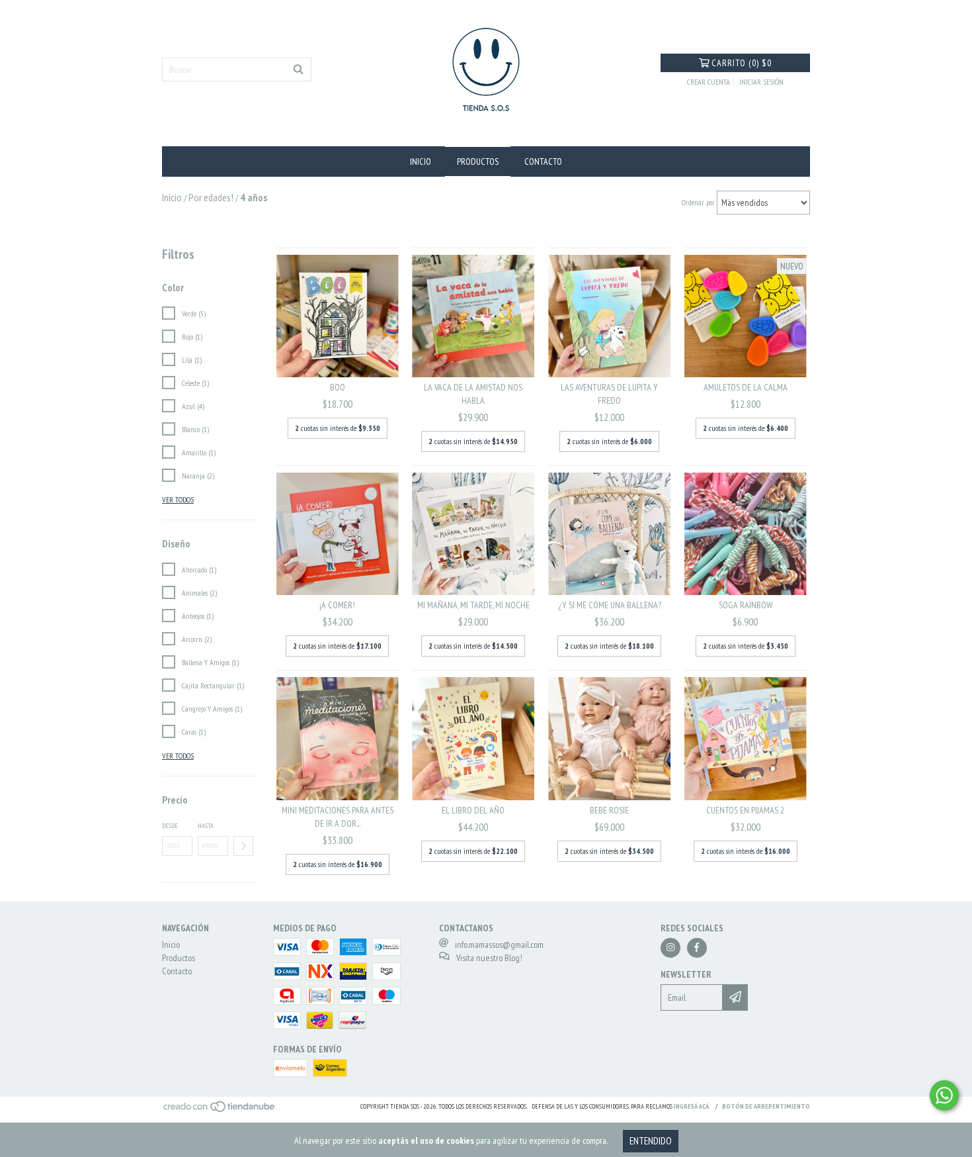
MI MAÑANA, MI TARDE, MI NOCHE (473, 605)
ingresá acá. (692, 1106)
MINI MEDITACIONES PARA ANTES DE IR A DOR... (337, 816)
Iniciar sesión (761, 82)
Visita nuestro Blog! (489, 958)
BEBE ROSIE (609, 810)
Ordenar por (698, 202)
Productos (478, 161)
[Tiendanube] (220, 1110)
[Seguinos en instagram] (670, 948)
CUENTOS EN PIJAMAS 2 (745, 810)
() (741, 63)
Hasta (206, 825)
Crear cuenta (708, 82)
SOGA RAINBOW (745, 605)
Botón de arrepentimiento (766, 1106)
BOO (337, 387)
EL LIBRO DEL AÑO (473, 810)
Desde (170, 825)
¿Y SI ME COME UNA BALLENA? (609, 605)
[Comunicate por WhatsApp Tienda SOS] (944, 1095)
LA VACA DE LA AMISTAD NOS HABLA (473, 393)
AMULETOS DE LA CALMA (746, 387)
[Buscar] (298, 69)
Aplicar (243, 846)
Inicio (420, 161)
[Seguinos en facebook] (697, 948)
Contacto (543, 161)
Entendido (650, 1140)
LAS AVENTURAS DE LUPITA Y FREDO (609, 393)
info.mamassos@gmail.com (499, 944)
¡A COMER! (337, 605)
